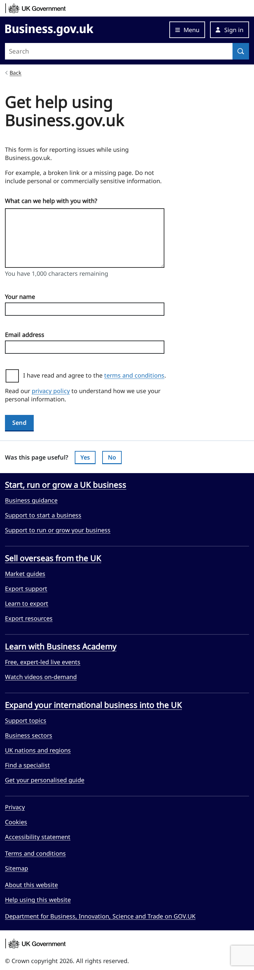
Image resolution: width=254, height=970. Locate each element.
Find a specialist (27, 765)
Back (15, 72)
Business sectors (28, 735)
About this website (31, 885)
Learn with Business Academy (60, 646)
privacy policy (51, 391)
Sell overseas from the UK (53, 558)
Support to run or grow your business (57, 530)
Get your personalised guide (44, 780)
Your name (20, 297)
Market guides (25, 574)
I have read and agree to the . (97, 375)
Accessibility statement (37, 837)
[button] (229, 29)
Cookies (16, 822)
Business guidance (31, 500)
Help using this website (38, 900)
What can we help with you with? (51, 201)
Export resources (29, 618)
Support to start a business (43, 515)
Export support (26, 588)
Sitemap (16, 868)
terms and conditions (134, 375)
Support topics (25, 720)
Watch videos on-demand (41, 677)
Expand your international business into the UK (93, 705)
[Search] (241, 51)
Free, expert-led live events (42, 662)
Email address (24, 335)
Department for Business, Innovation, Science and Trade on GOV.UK (100, 916)
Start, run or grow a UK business (65, 485)
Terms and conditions (35, 853)
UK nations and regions (38, 750)
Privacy (15, 807)
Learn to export (26, 603)
